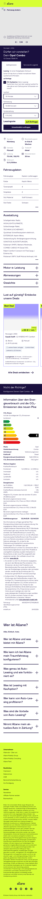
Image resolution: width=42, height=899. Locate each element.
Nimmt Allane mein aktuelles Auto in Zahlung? (18, 726)
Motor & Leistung (14, 268)
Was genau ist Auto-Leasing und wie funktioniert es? (18, 672)
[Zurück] (16, 42)
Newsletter (7, 793)
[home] (23, 3)
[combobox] (16, 96)
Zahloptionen (11, 65)
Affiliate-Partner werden (11, 796)
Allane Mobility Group (10, 756)
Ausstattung (10, 215)
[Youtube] (21, 889)
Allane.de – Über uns (10, 753)
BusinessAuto (8, 799)
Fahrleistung (7, 102)
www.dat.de (14, 558)
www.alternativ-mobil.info (28, 600)
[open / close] (34, 96)
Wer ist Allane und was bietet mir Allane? (17, 641)
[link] (12, 10)
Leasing (34, 327)
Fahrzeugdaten (12, 170)
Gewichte (9, 283)
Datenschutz (7, 774)
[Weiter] (26, 42)
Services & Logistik (30, 65)
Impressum (7, 771)
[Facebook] (26, 889)
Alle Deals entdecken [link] (19, 372)
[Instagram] (10, 889)
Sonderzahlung (8, 111)
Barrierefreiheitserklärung (12, 780)
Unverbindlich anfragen (21, 127)
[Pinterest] (31, 889)
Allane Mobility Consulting (12, 759)
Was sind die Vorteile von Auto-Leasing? (16, 713)
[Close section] (21, 208)
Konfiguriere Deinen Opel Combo (16, 391)
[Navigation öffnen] (4, 3)
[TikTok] (16, 889)
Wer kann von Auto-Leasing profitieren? (18, 700)
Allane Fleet (7, 762)
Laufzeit (6, 92)
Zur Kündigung (8, 783)
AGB (5, 777)
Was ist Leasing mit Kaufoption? (15, 687)
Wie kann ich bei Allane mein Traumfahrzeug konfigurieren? (17, 655)
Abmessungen (12, 275)
